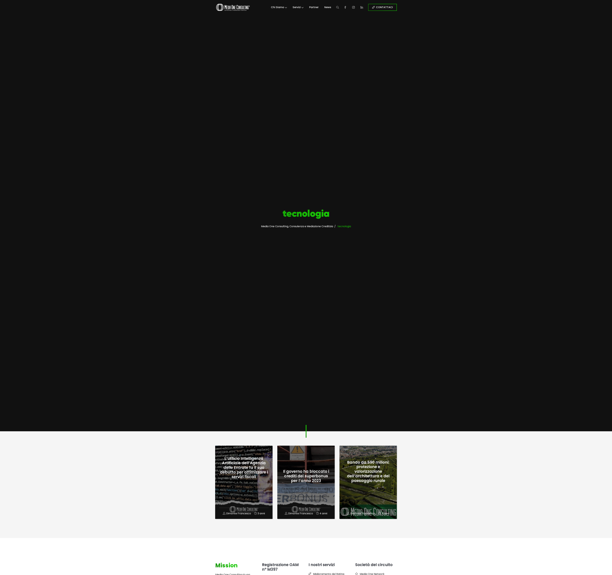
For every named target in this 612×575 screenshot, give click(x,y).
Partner (314, 7)
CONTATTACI (384, 7)
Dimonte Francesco (238, 513)
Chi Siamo (277, 7)
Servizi (297, 7)
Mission (226, 565)
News (327, 7)
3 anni (261, 513)
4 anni (323, 513)
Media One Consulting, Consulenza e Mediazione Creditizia (297, 226)
